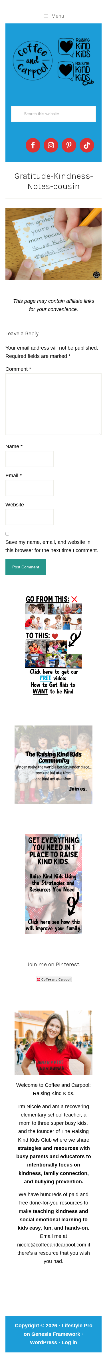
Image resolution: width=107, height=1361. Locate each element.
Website (14, 505)
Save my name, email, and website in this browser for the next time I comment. (51, 546)
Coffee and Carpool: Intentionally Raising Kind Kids (53, 60)
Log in (69, 1342)
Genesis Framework (55, 1334)
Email (13, 475)
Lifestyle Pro (77, 1325)
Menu (57, 16)
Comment (18, 369)
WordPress (43, 1342)
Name (14, 446)
